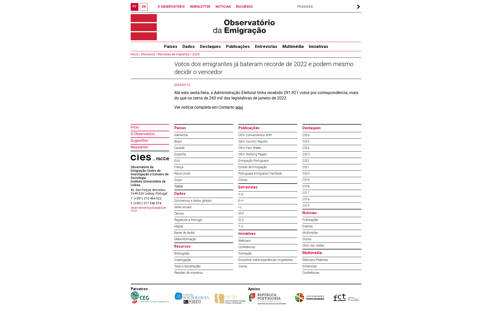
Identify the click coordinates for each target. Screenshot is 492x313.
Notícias (309, 213)
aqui (239, 107)
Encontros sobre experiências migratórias (265, 260)
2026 (306, 135)
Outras (243, 180)
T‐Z (240, 226)
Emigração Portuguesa (253, 161)
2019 (306, 180)
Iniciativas (318, 46)
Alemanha (181, 135)
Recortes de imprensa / (174, 54)
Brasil (178, 141)
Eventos (307, 226)
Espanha (180, 154)
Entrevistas (266, 46)
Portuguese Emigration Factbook (260, 173)
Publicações (238, 46)
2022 (306, 161)
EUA (177, 161)
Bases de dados (184, 233)
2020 (306, 173)
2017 (306, 193)
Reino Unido (182, 173)
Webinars (244, 241)
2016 (306, 199)
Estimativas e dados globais (193, 201)
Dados (188, 46)
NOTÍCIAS (223, 6)
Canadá (179, 148)
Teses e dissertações (187, 266)
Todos (178, 186)
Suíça (178, 180)
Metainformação (185, 239)
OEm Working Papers (252, 154)
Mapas (178, 226)
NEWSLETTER (200, 6)
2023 (306, 154)
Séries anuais (183, 207)
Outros (243, 266)
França (178, 167)
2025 (306, 141)
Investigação (182, 260)
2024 (195, 54)
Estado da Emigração (252, 167)
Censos (179, 213)
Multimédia (293, 46)
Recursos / (148, 54)
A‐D (240, 194)
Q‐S (240, 220)
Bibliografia (181, 253)
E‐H (240, 201)
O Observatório (143, 134)
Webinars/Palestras (315, 260)
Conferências (246, 247)
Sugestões (139, 140)
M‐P (241, 213)
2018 (306, 186)
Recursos (182, 246)
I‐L (240, 207)
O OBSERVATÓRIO (171, 6)
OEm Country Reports (253, 141)
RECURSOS (244, 6)
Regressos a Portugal (188, 220)
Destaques (210, 46)
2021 (306, 167)
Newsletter (139, 147)
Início (135, 127)
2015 (306, 205)
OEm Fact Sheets (249, 148)
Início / (135, 54)
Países (180, 128)
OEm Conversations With (255, 135)
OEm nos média (313, 245)
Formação (245, 253)
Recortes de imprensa (188, 273)
